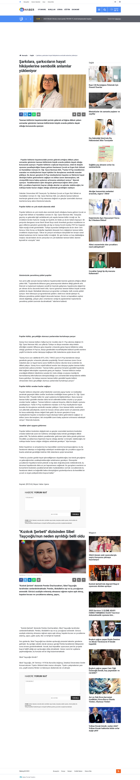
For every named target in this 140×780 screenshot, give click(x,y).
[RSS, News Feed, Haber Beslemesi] (118, 771)
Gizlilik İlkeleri (78, 771)
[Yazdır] (38, 114)
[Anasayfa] (20, 2)
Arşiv (44, 2)
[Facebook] (21, 114)
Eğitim (67, 9)
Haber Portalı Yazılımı (28, 777)
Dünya (59, 9)
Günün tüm (114, 19)
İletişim (70, 771)
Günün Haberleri (35, 2)
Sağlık (32, 55)
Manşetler (26, 2)
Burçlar (51, 9)
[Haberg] (26, 9)
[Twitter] (25, 114)
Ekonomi (75, 9)
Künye (63, 771)
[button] (74, 114)
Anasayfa (24, 55)
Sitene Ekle (51, 2)
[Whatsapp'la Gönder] (34, 114)
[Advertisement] (70, 38)
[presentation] (26, 19)
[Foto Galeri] (120, 2)
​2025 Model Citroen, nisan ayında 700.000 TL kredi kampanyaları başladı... (68, 19)
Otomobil (42, 9)
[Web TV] (115, 2)
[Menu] (99, 9)
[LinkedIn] (30, 114)
